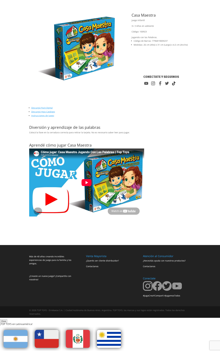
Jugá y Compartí (75, 10)
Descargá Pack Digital (42, 107)
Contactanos (136, 10)
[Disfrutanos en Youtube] (177, 290)
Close (3, 321)
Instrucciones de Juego (42, 115)
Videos (106, 10)
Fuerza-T (95, 10)
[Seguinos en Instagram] (148, 290)
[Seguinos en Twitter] (167, 290)
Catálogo (121, 10)
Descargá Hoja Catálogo (43, 111)
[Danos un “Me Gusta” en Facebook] (157, 290)
